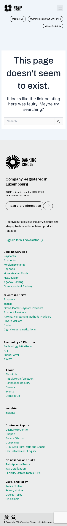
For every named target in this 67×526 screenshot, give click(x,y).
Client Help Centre (17, 429)
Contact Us (13, 395)
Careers (10, 387)
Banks (7, 325)
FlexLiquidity (11, 277)
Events (10, 391)
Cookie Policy (14, 494)
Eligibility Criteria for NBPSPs (23, 473)
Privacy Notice (14, 490)
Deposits (9, 269)
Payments (10, 256)
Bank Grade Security (18, 383)
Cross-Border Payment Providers (23, 308)
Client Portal (11, 355)
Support (10, 434)
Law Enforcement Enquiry (21, 451)
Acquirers (9, 299)
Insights (10, 412)
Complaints (13, 442)
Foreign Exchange (14, 264)
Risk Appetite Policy (18, 464)
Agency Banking (13, 282)
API (6, 350)
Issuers (8, 303)
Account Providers (15, 312)
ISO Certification (16, 468)
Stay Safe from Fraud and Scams (25, 447)
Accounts (10, 260)
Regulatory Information (20, 378)
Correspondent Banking (18, 286)
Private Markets (13, 321)
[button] (60, 8)
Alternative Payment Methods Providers (27, 316)
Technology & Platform (18, 346)
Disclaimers (12, 499)
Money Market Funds (16, 273)
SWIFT (8, 359)
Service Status (15, 438)
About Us (11, 374)
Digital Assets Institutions (20, 329)
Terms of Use (14, 486)
